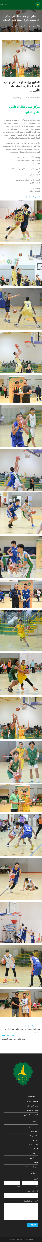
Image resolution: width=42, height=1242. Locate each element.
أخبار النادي (23, 98)
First (36, 1187)
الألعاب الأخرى (15, 98)
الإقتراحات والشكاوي (31, 1115)
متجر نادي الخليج (32, 1106)
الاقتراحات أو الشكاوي (29, 1201)
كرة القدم (35, 1149)
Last (18, 1187)
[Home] (39, 26)
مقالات (35, 1162)
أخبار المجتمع (33, 1127)
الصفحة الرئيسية (32, 1101)
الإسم (35, 1179)
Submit (33, 1225)
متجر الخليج (34, 1158)
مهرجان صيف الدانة (31, 1166)
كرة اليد (35, 1153)
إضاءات (35, 1140)
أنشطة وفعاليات (32, 1110)
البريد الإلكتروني (31, 1191)
